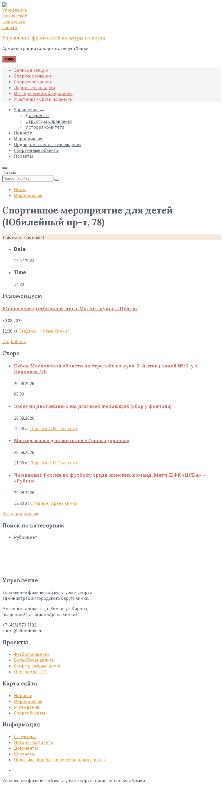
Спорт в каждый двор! (37, 666)
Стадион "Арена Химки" (54, 503)
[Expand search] (4, 168)
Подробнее (14, 341)
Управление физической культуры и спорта (53, 38)
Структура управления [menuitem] (49, 121)
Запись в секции (31, 70)
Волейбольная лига (34, 660)
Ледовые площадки (34, 87)
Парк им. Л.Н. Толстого (53, 428)
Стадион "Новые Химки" (44, 331)
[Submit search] (56, 180)
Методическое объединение (43, 93)
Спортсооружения (33, 76)
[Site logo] (16, 27)
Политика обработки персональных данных (59, 759)
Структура (25, 736)
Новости (23, 695)
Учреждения (26, 707)
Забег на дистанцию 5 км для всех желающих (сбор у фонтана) (93, 406)
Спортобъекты (29, 713)
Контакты (24, 754)
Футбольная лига (31, 654)
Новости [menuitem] (23, 133)
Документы (26, 748)
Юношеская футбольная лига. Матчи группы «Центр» (70, 308)
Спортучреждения (33, 82)
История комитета (33, 742)
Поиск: (9, 172)
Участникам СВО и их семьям (43, 99)
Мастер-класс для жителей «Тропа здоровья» (71, 440)
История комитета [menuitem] (45, 127)
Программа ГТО (30, 671)
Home (20, 189)
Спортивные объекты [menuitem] (36, 150)
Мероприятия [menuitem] (28, 138)
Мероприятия (28, 195)
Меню (9, 59)
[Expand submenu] (41, 111)
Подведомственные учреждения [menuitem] (47, 144)
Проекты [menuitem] (23, 156)
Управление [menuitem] (26, 109)
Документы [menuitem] (37, 115)
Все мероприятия (20, 513)
